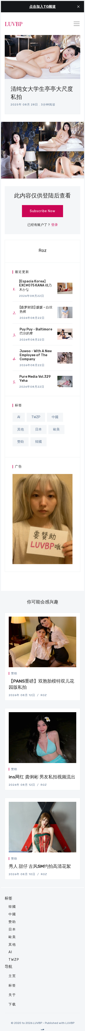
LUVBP (13, 23)
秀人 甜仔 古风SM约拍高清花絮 (40, 866)
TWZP (35, 417)
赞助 (20, 442)
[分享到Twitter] (58, 674)
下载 (12, 1004)
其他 (20, 429)
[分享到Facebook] (64, 674)
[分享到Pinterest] (74, 674)
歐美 (56, 429)
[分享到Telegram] (69, 674)
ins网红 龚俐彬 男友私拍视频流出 (42, 777)
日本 (38, 429)
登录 (54, 225)
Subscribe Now (42, 211)
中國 (55, 417)
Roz (42, 250)
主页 (12, 976)
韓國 (38, 442)
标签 (12, 985)
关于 (12, 995)
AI (18, 417)
